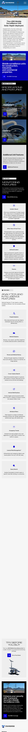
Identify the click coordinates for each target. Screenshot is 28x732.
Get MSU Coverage (12, 76)
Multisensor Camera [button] (12, 139)
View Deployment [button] (12, 114)
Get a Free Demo (16, 655)
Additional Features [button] (13, 167)
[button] (5, 167)
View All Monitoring (12, 197)
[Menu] (25, 2)
